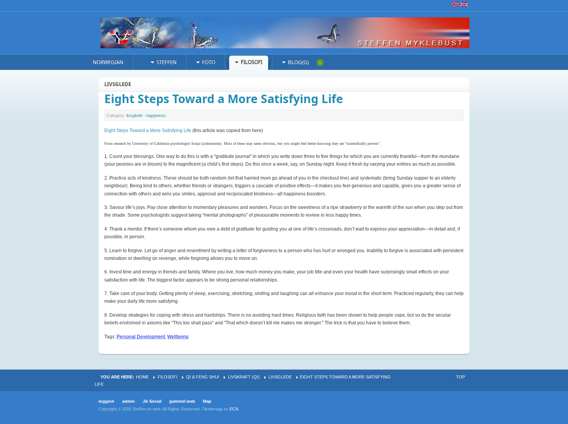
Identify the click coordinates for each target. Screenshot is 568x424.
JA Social (152, 401)
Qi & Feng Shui (202, 377)
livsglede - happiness (146, 115)
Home (142, 377)
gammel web (182, 401)
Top (460, 377)
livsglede (280, 377)
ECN (234, 409)
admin (128, 401)
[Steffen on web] (289, 32)
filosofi (167, 377)
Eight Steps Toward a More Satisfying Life (223, 99)
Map (207, 401)
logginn (106, 401)
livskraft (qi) (244, 377)
